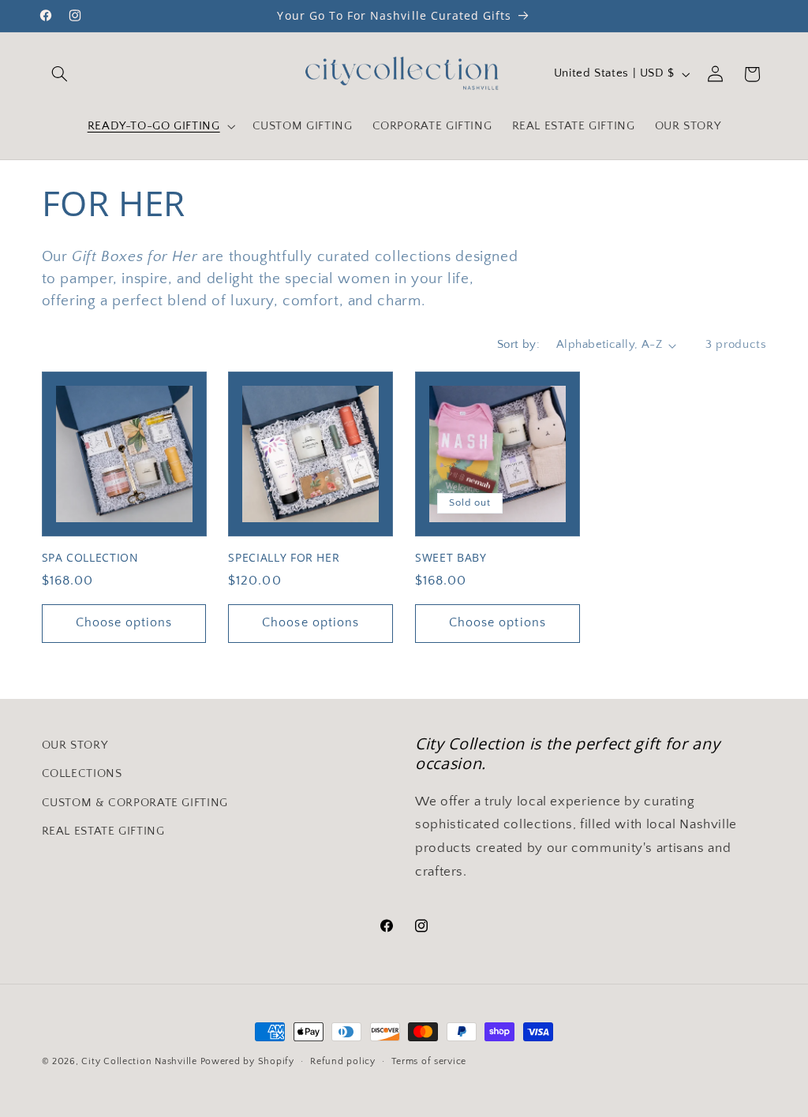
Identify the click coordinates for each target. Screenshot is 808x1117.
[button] (60, 74)
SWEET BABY (451, 558)
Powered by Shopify (247, 1061)
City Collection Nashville (138, 1061)
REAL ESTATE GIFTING (103, 831)
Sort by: (518, 344)
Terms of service (428, 1061)
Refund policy (343, 1061)
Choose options (124, 622)
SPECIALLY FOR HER (283, 558)
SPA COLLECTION (90, 558)
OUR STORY (75, 745)
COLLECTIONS (82, 774)
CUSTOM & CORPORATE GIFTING (135, 803)
